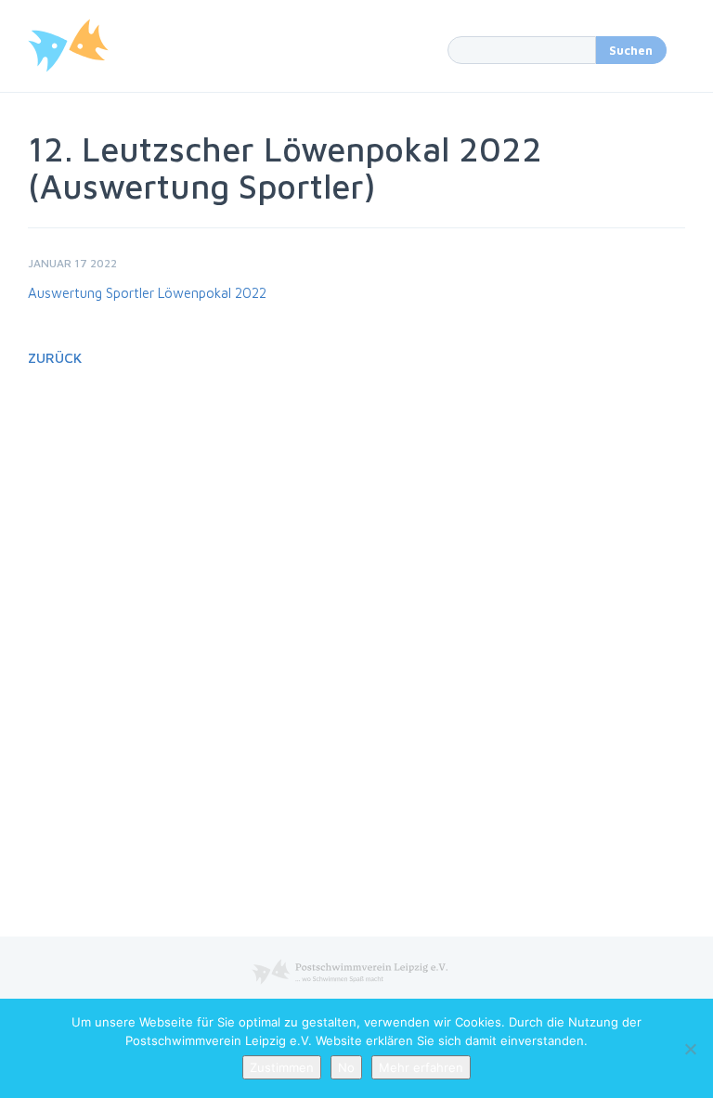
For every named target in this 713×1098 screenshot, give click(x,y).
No (346, 1067)
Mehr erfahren (421, 1067)
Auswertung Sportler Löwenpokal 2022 (147, 293)
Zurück (55, 358)
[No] (690, 1049)
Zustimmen (282, 1067)
